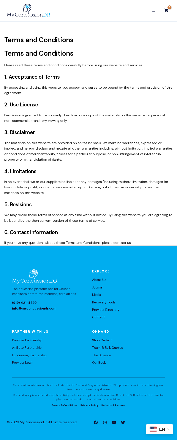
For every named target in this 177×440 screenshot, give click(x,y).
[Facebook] (96, 422)
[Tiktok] (123, 422)
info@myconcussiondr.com (34, 308)
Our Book (99, 362)
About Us (99, 280)
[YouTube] (114, 422)
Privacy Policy (89, 405)
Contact (98, 317)
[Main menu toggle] (154, 11)
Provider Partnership (27, 340)
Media (96, 295)
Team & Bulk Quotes (107, 347)
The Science (101, 355)
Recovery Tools (103, 302)
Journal (97, 287)
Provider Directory (105, 310)
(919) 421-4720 (24, 303)
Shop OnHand (102, 340)
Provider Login (22, 362)
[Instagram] (105, 422)
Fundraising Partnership (29, 355)
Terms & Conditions (64, 405)
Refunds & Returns (113, 405)
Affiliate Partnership (27, 347)
